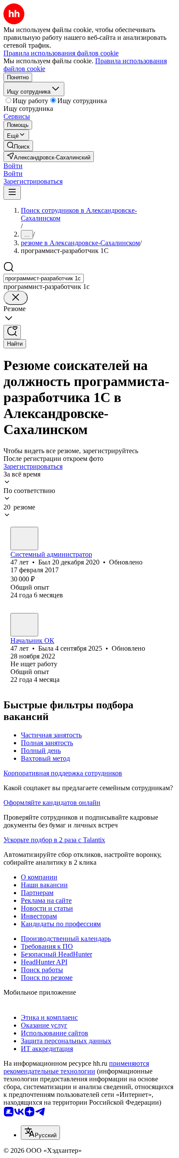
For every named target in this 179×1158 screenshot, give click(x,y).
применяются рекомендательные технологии (76, 1067)
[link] (18, 145)
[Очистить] (15, 298)
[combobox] (43, 278)
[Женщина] (24, 624)
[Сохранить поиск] (12, 332)
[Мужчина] (24, 538)
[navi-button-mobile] (12, 192)
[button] (13, 165)
